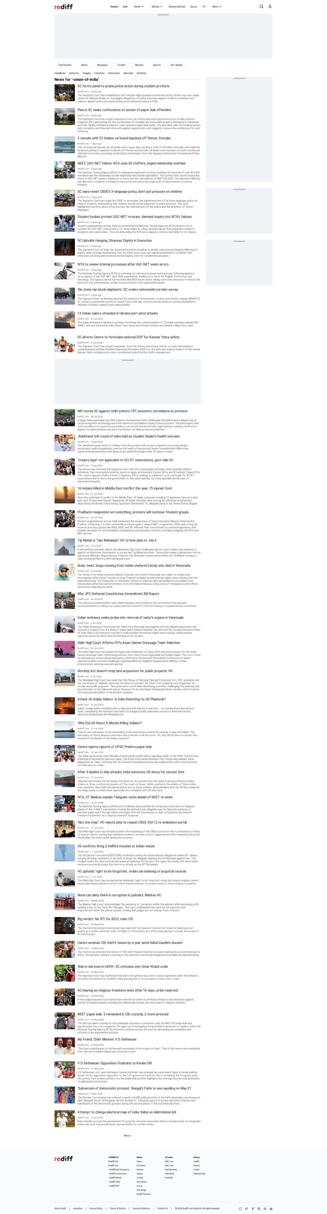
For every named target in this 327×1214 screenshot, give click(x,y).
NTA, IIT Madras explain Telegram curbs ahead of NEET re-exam (125, 797)
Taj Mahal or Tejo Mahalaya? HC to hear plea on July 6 (117, 540)
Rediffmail (113, 1161)
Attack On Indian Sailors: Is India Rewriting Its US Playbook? (121, 699)
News (137, 6)
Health (196, 1161)
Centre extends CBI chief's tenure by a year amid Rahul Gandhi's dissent (130, 943)
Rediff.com (188, 1208)
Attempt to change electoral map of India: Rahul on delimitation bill (126, 1112)
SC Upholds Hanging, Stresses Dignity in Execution (114, 241)
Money (155, 6)
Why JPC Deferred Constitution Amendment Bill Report (118, 594)
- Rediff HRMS (114, 1178)
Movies (139, 64)
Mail (125, 6)
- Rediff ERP (113, 1186)
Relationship (199, 1174)
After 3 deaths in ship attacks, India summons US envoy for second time (130, 772)
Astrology (141, 1190)
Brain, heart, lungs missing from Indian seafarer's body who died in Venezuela (133, 566)
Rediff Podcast (144, 1194)
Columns (99, 73)
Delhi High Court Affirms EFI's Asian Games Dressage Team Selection (128, 643)
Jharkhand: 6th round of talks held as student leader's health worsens (128, 436)
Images (86, 73)
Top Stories (65, 64)
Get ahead (176, 64)
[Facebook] (252, 1209)
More (215, 6)
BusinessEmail (177, 6)
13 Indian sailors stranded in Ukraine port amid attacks (117, 313)
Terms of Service (118, 1208)
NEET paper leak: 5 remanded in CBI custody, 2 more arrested (122, 1014)
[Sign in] (269, 6)
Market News (171, 1169)
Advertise (77, 1208)
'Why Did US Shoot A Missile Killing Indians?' (109, 723)
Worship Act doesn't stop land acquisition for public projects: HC (125, 671)
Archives (141, 73)
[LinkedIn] (271, 1209)
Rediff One (113, 1165)
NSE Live (169, 1165)
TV (204, 6)
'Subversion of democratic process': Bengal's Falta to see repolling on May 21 (134, 1088)
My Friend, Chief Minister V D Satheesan (106, 1039)
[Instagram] (259, 1209)
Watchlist (169, 1174)
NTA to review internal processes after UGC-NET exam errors (123, 264)
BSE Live (169, 1161)
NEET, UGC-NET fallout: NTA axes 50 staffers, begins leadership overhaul (131, 163)
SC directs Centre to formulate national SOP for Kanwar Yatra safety (128, 337)
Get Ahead (141, 1182)
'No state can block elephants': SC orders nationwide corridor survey (127, 290)
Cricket (121, 64)
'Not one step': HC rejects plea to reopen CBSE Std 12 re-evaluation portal (132, 822)
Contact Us (162, 1208)
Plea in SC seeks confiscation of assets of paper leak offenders (124, 110)
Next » (127, 1135)
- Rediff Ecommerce (117, 1174)
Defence (74, 73)
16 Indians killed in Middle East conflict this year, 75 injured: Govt (124, 488)
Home (114, 6)
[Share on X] (246, 1209)
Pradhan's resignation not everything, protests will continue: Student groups (133, 512)
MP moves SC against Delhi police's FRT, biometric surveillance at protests (132, 411)
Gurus (193, 6)
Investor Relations (141, 1208)
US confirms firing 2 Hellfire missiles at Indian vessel (116, 846)
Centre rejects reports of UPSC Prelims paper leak (114, 747)
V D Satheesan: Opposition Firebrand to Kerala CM (114, 1063)
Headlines (60, 73)
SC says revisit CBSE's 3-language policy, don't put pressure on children (129, 192)
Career (196, 1169)
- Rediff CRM (114, 1182)
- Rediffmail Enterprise (118, 1169)
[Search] (261, 6)
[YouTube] (265, 1209)
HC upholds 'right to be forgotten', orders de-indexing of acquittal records (131, 871)
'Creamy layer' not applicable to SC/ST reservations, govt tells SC (125, 460)
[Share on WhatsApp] (240, 1209)
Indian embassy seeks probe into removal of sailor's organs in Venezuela (130, 618)
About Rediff (60, 1208)
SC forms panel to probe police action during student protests (123, 86)
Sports (157, 64)
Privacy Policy (96, 1208)
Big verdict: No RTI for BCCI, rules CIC (105, 919)
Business (102, 64)
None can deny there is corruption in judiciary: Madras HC (119, 895)
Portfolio (169, 1178)
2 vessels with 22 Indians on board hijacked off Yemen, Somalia (123, 138)
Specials (128, 73)
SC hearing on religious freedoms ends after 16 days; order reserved (127, 990)
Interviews (114, 73)
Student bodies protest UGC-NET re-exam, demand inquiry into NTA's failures (134, 217)
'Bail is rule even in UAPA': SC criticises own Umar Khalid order (122, 967)
